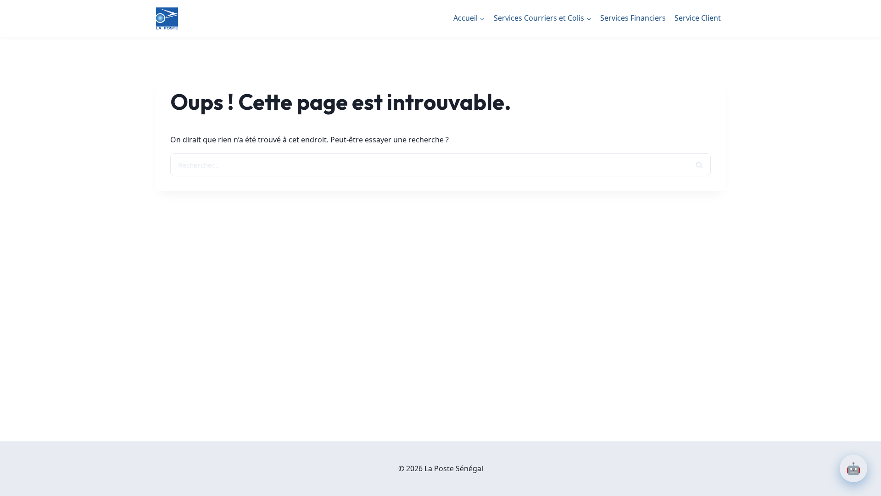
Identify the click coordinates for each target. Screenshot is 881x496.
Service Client (698, 18)
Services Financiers (633, 18)
